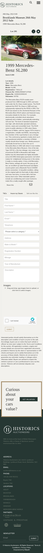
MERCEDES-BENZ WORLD (13, 509)
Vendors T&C (8, 483)
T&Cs (5, 193)
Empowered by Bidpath (22, 550)
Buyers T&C (7, 480)
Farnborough (9, 499)
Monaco (6, 503)
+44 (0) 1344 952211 (10, 477)
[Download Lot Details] (33, 31)
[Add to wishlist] (38, 31)
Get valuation (29, 399)
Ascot (6, 489)
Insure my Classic (16, 193)
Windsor (7, 506)
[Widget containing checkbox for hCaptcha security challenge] (20, 321)
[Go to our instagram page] (26, 185)
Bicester (7, 493)
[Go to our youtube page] (14, 450)
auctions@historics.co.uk (12, 470)
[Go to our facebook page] (5, 450)
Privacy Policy (26, 547)
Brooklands (8, 496)
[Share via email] (31, 185)
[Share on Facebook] (17, 185)
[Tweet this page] (22, 185)
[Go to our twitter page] (10, 450)
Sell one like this (32, 193)
